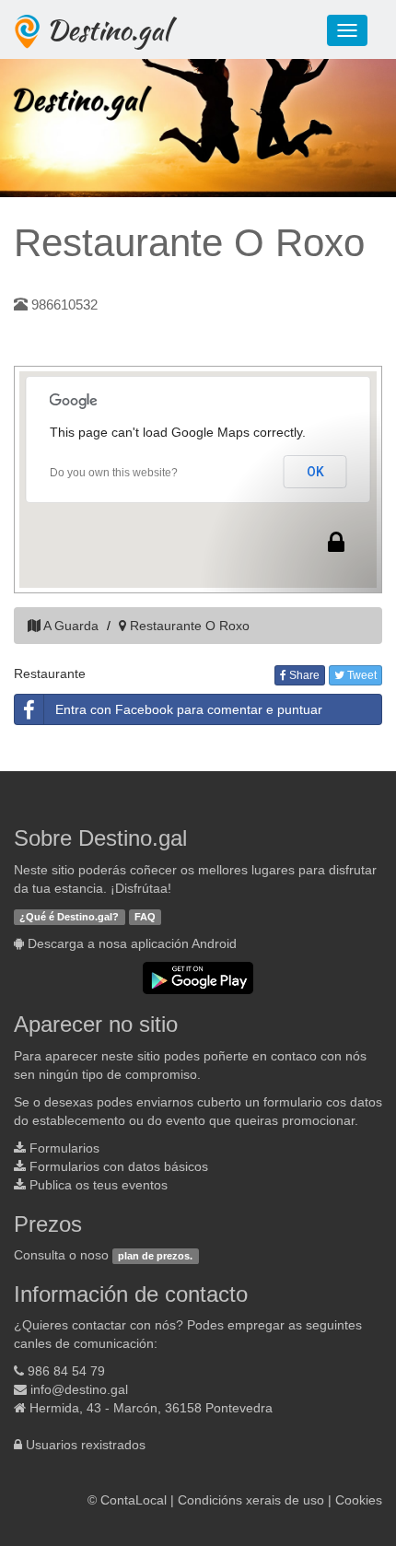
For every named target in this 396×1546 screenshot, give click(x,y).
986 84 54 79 (66, 1371)
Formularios (64, 1148)
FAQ (145, 916)
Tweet (360, 675)
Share (303, 675)
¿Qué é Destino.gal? (69, 916)
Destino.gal (107, 29)
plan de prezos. (155, 1255)
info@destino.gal (79, 1389)
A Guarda (71, 625)
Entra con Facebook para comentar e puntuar (188, 709)
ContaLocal (133, 1500)
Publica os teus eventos (98, 1184)
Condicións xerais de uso (251, 1500)
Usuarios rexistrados (86, 1444)
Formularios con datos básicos (118, 1166)
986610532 (64, 304)
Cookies (358, 1500)
